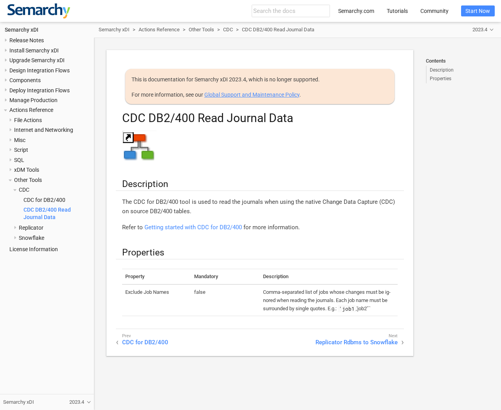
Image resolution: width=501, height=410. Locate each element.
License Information (33, 249)
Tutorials (397, 11)
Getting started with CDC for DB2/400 (193, 227)
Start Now (477, 11)
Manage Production (33, 100)
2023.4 (479, 29)
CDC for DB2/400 (44, 200)
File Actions (28, 120)
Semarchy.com (356, 11)
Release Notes (26, 41)
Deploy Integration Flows (39, 90)
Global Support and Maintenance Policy (251, 95)
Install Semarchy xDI (34, 50)
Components (25, 80)
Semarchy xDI (21, 30)
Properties (440, 78)
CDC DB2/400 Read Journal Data (278, 29)
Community (434, 11)
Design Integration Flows (39, 70)
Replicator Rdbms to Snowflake (356, 342)
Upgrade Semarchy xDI (37, 61)
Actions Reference (31, 110)
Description (442, 70)
